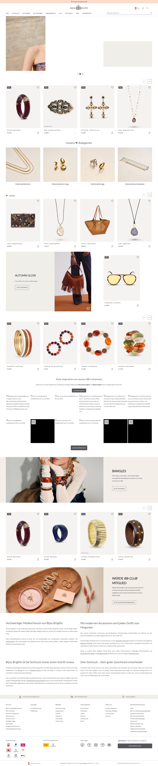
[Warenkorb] (151, 8)
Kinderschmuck (134, 653)
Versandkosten (83, 763)
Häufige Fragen (10, 721)
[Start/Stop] (146, 64)
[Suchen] (151, 13)
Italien (82, 713)
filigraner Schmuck (86, 643)
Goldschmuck (10, 641)
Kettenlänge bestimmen (13, 729)
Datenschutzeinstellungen (138, 731)
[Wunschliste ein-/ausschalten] (38, 87)
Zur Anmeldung (135, 746)
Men (77, 13)
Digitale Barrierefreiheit (137, 729)
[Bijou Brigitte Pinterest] (102, 745)
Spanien (82, 716)
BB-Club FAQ (10, 711)
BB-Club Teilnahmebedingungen (140, 711)
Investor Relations (111, 708)
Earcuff (58, 713)
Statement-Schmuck (122, 641)
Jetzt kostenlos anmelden (124, 602)
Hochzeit (69, 13)
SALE (60, 13)
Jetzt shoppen (17, 64)
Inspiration (86, 13)
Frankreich (83, 711)
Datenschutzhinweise (137, 713)
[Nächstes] (150, 81)
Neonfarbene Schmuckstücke (36, 680)
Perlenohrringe (60, 708)
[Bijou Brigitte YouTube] (109, 745)
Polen (82, 721)
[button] (143, 8)
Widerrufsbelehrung (136, 724)
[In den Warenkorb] (38, 133)
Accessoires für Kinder (87, 653)
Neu (7, 13)
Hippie (20, 670)
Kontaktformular (36, 708)
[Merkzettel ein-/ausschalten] (38, 201)
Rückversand (10, 716)
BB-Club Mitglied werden (14, 708)
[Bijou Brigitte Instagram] (96, 745)
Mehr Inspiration (79, 448)
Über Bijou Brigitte (111, 711)
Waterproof (51, 13)
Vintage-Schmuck (35, 670)
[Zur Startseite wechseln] (79, 7)
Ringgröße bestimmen (13, 726)
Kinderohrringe (102, 653)
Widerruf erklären (135, 726)
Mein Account (10, 718)
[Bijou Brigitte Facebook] (89, 745)
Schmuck (15, 13)
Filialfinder (34, 711)
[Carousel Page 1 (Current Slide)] (78, 74)
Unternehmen (109, 713)
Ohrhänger (59, 718)
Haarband (59, 716)
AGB (131, 708)
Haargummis (60, 711)
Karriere (108, 716)
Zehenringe (59, 721)
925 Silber (26, 13)
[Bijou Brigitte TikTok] (82, 745)
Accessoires (38, 13)
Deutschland (84, 708)
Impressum (133, 721)
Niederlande (84, 718)
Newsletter (9, 724)
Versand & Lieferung (12, 713)
